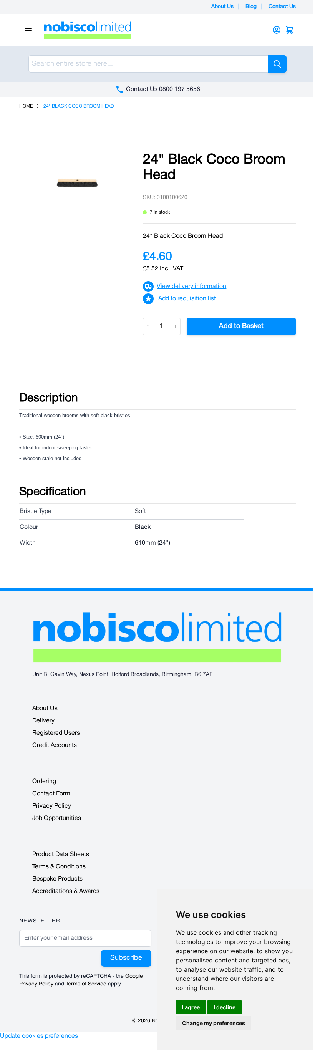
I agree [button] (191, 1007)
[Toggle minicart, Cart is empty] (290, 30)
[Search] (277, 64)
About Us (222, 6)
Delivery (43, 721)
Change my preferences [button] (213, 1023)
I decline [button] (224, 1007)
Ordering (44, 781)
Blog (251, 6)
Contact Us (282, 6)
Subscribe (126, 958)
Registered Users (56, 733)
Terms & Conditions (59, 866)
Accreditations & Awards (65, 891)
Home (26, 106)
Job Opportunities (56, 818)
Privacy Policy (51, 806)
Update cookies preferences (39, 1036)
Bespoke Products (57, 879)
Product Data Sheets (60, 854)
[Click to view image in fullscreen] (77, 183)
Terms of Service (86, 984)
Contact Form (51, 794)
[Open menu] (28, 28)
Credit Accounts (54, 745)
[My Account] (276, 30)
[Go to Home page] (147, 30)
